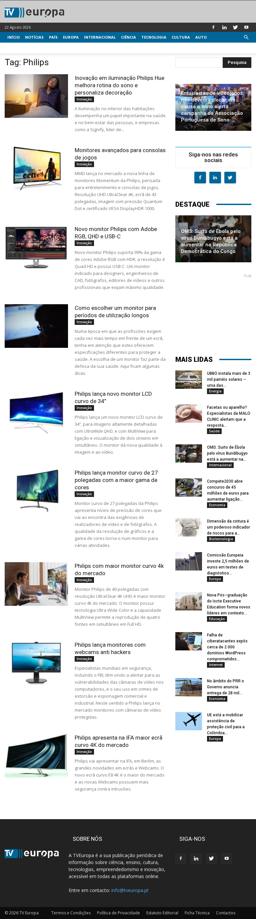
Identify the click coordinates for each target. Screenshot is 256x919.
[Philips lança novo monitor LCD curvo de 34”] (36, 412)
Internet (216, 664)
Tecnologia (153, 37)
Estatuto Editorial (162, 913)
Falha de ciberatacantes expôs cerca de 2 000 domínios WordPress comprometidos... (227, 647)
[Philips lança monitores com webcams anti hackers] (36, 663)
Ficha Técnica (197, 913)
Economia (217, 505)
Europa (71, 37)
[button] (246, 37)
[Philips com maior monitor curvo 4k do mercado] (36, 584)
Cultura (181, 37)
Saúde (214, 431)
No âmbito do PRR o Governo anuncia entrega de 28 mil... (225, 687)
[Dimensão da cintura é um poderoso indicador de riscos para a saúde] (188, 527)
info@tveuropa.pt (130, 890)
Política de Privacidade (118, 913)
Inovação (84, 99)
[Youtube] (246, 27)
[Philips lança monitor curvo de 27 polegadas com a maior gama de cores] (36, 491)
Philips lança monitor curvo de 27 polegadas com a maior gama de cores (116, 480)
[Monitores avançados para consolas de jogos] (36, 168)
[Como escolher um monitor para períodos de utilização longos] (36, 326)
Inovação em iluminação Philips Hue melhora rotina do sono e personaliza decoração (119, 85)
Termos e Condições (71, 913)
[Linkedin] (224, 27)
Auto (201, 37)
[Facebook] (213, 27)
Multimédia (19, 47)
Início (13, 37)
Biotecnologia (221, 539)
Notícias (34, 37)
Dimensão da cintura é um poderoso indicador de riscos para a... (228, 527)
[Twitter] (235, 27)
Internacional (100, 37)
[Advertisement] (213, 311)
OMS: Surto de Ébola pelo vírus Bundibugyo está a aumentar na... (227, 453)
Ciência (128, 37)
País (53, 37)
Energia (215, 391)
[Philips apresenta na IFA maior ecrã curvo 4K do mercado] (36, 756)
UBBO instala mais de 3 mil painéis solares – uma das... (228, 379)
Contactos (225, 913)
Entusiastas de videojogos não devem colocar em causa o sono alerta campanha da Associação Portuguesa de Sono (212, 106)
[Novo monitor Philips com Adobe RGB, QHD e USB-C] (36, 247)
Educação (217, 618)
